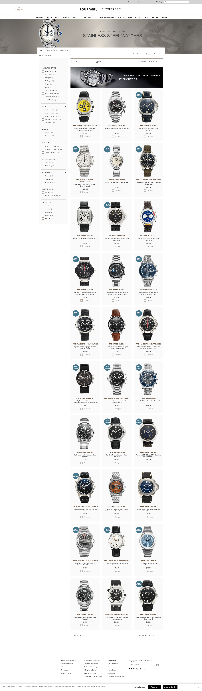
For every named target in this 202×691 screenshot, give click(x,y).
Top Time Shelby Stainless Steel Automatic (148, 239)
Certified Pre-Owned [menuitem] (106, 17)
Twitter (144, 668)
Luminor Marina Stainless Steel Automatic (116, 455)
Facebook (134, 668)
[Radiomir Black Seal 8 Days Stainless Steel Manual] (148, 611)
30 (97, 62)
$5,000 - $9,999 (52, 116)
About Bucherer (113, 663)
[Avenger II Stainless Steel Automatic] (116, 122)
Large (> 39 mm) (52, 152)
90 (100, 62)
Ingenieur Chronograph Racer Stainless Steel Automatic (85, 564)
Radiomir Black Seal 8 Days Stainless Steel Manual (148, 618)
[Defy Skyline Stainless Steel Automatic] (148, 557)
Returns (148, 54)
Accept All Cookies (170, 687)
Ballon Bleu (50, 212)
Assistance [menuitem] (138, 2)
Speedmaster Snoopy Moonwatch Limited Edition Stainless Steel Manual (117, 293)
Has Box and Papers (53, 195)
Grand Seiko (50, 100)
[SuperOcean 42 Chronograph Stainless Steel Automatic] (148, 286)
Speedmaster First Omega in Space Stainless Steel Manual (117, 347)
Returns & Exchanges (91, 667)
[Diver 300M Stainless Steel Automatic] (148, 394)
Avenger (49, 209)
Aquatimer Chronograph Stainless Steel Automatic (85, 347)
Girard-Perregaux (52, 93)
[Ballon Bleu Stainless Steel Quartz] (116, 176)
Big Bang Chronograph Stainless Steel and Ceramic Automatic (85, 293)
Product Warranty (90, 673)
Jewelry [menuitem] (121, 17)
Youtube (130, 668)
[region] (101, 687)
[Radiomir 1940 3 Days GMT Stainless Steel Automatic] (148, 448)
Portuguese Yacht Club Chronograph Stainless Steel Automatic (148, 347)
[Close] (198, 687)
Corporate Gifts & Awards (116, 676)
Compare (87, 136)
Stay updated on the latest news (140, 661)
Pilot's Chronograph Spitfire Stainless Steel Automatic (148, 183)
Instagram (137, 668)
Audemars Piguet (52, 71)
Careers (110, 667)
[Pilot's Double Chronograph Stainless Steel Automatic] (85, 502)
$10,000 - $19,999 (53, 119)
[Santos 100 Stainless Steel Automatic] (85, 232)
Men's (49, 133)
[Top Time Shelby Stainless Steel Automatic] (148, 232)
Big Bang (49, 215)
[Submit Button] (157, 665)
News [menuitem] (164, 17)
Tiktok (140, 668)
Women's (50, 136)
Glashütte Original (52, 96)
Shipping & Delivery (90, 670)
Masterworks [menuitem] (134, 17)
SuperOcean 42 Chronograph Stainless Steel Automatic (148, 293)
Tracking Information (91, 663)
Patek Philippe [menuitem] (88, 17)
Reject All (154, 687)
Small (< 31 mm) (52, 146)
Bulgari (48, 84)
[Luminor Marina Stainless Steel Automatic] (116, 448)
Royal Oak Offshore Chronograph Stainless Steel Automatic (85, 129)
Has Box (49, 192)
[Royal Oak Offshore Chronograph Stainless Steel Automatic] (85, 122)
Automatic (50, 182)
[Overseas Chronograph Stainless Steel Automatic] (85, 176)
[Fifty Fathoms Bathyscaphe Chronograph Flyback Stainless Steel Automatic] (85, 394)
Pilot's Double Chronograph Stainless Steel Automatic (85, 510)
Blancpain (49, 78)
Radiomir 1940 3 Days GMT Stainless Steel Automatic (148, 455)
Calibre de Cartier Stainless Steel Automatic (85, 455)
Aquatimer (49, 206)
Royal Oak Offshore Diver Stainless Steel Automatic (116, 618)
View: (94, 62)
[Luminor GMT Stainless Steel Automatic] (148, 122)
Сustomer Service (67, 663)
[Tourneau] (101, 8)
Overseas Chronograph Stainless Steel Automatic (85, 185)
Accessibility (112, 673)
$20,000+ (50, 122)
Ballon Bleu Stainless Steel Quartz (116, 182)
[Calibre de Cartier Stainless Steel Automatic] (85, 448)
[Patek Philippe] (19, 13)
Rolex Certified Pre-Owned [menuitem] (66, 17)
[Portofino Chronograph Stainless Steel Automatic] (116, 557)
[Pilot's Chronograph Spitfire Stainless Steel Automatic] (148, 176)
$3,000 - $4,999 (52, 113)
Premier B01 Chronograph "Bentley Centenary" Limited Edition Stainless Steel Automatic (117, 510)
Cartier (49, 87)
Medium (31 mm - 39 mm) (55, 149)
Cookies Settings (139, 687)
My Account (150, 2)
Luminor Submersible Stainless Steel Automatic (117, 239)
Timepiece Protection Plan (93, 676)
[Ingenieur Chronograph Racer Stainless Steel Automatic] (85, 557)
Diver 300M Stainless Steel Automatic (148, 401)
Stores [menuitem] (130, 2)
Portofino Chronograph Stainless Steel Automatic (117, 564)
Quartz (49, 176)
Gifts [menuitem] (146, 17)
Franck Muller (51, 90)
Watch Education (66, 673)
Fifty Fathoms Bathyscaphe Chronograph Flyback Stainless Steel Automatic (85, 402)
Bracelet (49, 166)
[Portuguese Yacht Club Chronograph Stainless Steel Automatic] (148, 340)
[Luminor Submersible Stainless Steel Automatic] (116, 232)
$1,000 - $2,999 (51, 110)
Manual (49, 179)
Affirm (63, 667)
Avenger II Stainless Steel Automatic (117, 128)
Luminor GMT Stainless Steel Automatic (148, 129)
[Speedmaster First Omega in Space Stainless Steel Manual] (116, 340)
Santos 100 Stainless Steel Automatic (85, 238)
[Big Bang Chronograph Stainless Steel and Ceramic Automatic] (85, 286)
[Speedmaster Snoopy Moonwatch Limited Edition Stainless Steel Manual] (116, 286)
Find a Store (112, 670)
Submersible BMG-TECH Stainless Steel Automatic (148, 510)
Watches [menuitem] (40, 17)
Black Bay (49, 218)
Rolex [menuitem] (49, 17)
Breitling (49, 81)
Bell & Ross (50, 74)
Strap (49, 162)
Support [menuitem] (155, 17)
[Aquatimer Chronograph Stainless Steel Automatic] (85, 340)
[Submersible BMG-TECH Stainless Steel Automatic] (148, 502)
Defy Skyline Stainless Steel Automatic (148, 564)
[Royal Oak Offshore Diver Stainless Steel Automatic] (116, 611)
